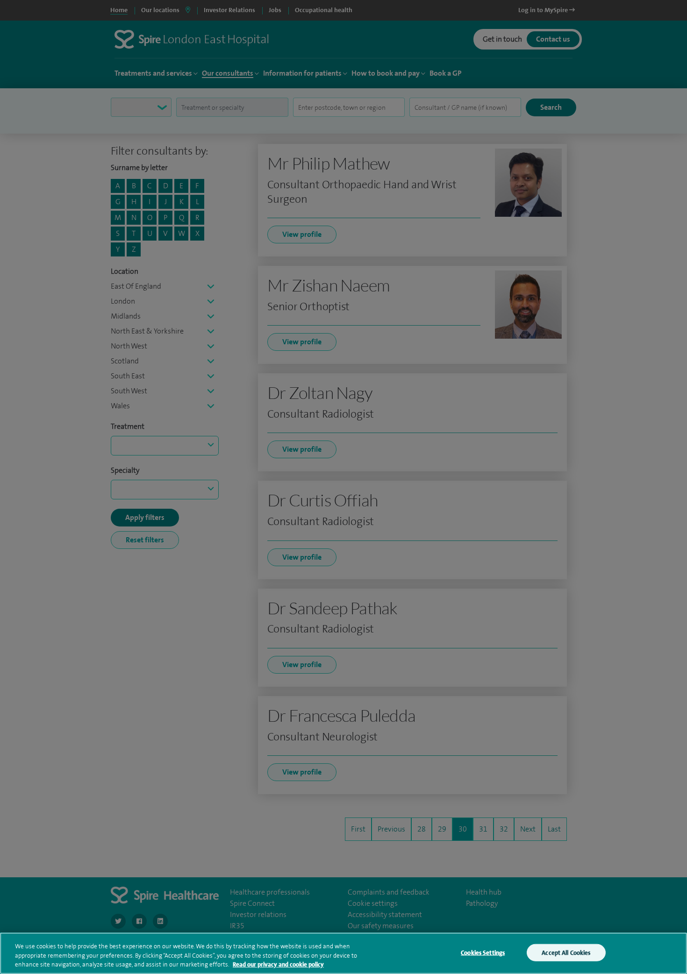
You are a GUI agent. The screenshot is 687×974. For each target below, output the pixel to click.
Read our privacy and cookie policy (278, 964)
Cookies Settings (483, 952)
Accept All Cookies (566, 952)
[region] (343, 953)
